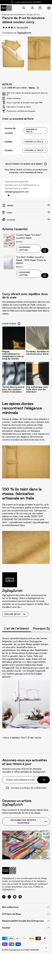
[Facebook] (4, 897)
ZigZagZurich (24, 32)
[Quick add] (44, 275)
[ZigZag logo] (6, 8)
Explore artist (13, 614)
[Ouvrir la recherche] (24, 8)
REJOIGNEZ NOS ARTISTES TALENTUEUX (23, 821)
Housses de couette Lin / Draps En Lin (21, 14)
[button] (40, 8)
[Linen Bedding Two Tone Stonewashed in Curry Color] (13, 53)
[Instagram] (14, 897)
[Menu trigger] (48, 8)
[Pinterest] (20, 897)
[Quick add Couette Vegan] (44, 250)
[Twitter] (9, 897)
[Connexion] (32, 8)
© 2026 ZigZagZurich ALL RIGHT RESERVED (20, 950)
